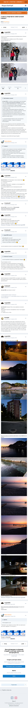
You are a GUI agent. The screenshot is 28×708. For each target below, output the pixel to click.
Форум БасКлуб (7, 6)
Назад (4, 27)
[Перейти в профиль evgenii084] (2, 33)
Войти (14, 676)
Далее (23, 27)
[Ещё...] (25, 33)
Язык (13, 701)
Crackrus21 (7, 203)
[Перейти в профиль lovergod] (2, 318)
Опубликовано (10, 33)
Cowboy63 (7, 286)
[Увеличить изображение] (14, 52)
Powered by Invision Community (14, 704)
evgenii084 (7, 32)
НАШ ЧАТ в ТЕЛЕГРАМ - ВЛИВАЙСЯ (13, 2)
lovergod (6, 317)
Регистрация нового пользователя (14, 666)
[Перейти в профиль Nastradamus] (2, 142)
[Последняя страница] (26, 27)
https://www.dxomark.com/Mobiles (13, 102)
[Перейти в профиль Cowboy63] (2, 286)
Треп (8, 22)
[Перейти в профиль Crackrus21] (2, 204)
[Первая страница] (2, 27)
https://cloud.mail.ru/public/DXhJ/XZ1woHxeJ (9, 606)
